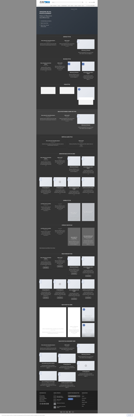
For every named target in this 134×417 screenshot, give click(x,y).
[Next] (92, 19)
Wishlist (83, 400)
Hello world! (67, 40)
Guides (72, 5)
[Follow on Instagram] (88, 5)
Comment (58, 400)
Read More (46, 267)
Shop (69, 5)
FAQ (83, 406)
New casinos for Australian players (48, 40)
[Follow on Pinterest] (48, 404)
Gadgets (54, 5)
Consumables (64, 5)
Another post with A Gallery (88, 187)
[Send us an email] (92, 5)
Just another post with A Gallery (88, 73)
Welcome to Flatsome (85, 50)
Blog (83, 5)
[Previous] (56, 19)
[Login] (86, 2)
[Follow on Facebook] (40, 404)
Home (51, 5)
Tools (59, 5)
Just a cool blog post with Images (74, 188)
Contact (79, 5)
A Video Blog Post (60, 187)
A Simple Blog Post (46, 187)
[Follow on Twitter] (44, 404)
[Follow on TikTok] (89, 5)
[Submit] (82, 2)
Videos (76, 5)
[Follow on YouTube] (93, 5)
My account (84, 398)
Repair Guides (84, 402)
